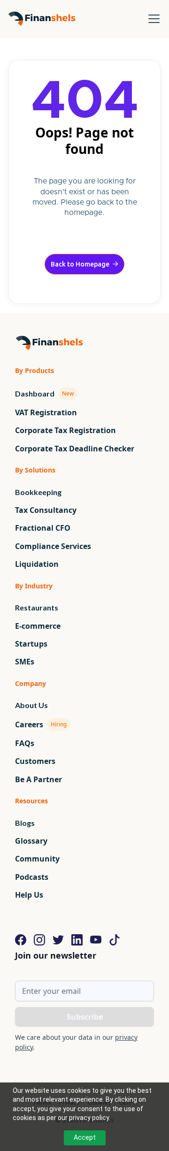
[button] (152, 19)
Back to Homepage (84, 264)
